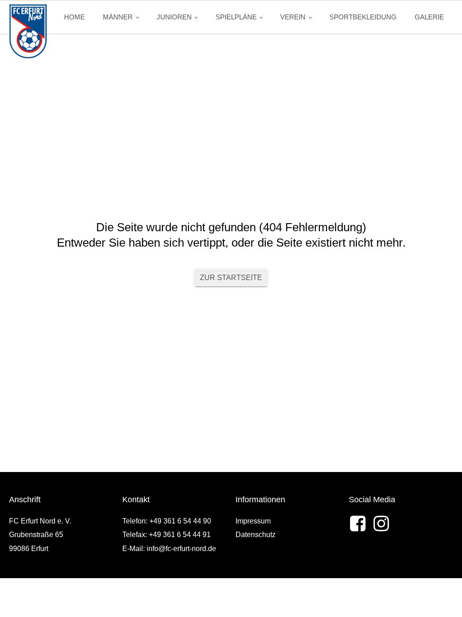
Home (74, 17)
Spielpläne (236, 17)
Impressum (253, 521)
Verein (292, 17)
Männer (118, 17)
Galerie (429, 17)
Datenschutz (256, 534)
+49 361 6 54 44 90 (180, 521)
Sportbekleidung (363, 17)
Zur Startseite (231, 277)
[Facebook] (358, 523)
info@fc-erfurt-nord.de (181, 548)
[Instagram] (381, 523)
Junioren (174, 17)
